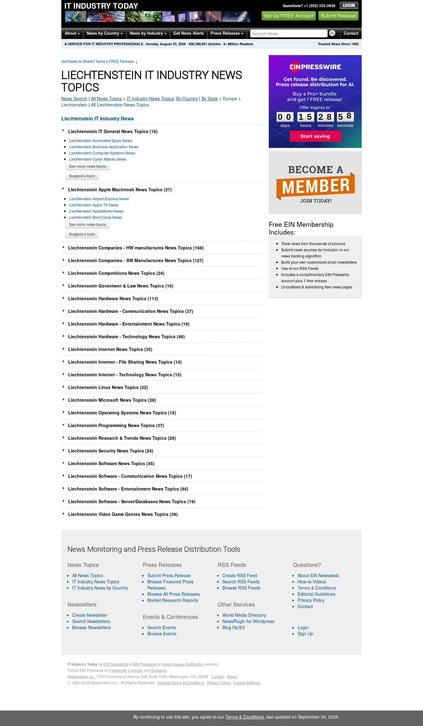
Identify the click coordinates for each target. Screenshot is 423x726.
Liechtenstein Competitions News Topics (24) (116, 273)
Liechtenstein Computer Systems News (102, 152)
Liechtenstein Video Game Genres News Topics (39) (123, 514)
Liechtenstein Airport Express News (99, 198)
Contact (351, 33)
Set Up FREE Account (288, 15)
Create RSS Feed (239, 575)
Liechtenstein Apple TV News (94, 204)
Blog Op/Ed (233, 627)
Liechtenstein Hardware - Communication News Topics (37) (130, 311)
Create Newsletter (89, 615)
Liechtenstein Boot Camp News (95, 217)
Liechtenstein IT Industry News (97, 118)
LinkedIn (135, 670)
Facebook (118, 670)
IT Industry (150, 98)
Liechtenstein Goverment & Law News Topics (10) (120, 286)
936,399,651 (198, 43)
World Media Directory (244, 615)
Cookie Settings (246, 682)
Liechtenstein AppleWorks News (96, 211)
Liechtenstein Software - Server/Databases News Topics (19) (131, 501)
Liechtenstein (74, 105)
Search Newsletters (91, 621)
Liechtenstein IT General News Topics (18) (113, 131)
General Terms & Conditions (180, 682)
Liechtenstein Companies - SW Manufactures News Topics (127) (135, 260)
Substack (159, 670)
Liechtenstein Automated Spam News (100, 140)
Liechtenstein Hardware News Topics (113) (113, 298)
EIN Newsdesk (115, 664)
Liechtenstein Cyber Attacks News (97, 159)
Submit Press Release (169, 575)
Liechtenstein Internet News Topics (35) (110, 349)
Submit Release (338, 15)
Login (303, 627)
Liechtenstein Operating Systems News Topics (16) (122, 412)
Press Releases (226, 33)
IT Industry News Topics (95, 581)
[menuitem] (102, 581)
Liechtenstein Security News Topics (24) (110, 450)
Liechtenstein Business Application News (103, 146)
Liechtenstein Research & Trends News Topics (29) (122, 438)
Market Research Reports (172, 600)
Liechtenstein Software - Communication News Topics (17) (130, 476)
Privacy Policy (311, 600)
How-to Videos (312, 581)
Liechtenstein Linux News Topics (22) (108, 387)
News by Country (103, 33)
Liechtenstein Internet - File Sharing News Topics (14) (125, 362)
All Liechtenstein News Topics (120, 105)
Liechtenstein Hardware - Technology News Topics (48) (126, 336)
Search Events (161, 627)
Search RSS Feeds (241, 581)
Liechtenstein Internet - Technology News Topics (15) (124, 374)
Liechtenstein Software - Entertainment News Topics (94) (128, 489)
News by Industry (147, 33)
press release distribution (183, 664)
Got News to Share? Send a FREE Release (99, 61)
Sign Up (305, 633)
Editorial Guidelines (316, 594)
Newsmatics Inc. (81, 676)
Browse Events (162, 633)
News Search (74, 98)
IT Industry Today (101, 5)
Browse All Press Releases (173, 594)
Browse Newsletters (91, 627)
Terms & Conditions (317, 588)
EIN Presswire (144, 664)
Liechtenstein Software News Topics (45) (111, 463)
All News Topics (106, 98)
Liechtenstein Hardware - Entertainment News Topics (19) (129, 324)
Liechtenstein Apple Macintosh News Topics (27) (120, 189)
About (71, 33)
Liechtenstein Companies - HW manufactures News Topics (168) (136, 247)
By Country (187, 98)
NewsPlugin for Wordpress (248, 621)
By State (210, 98)
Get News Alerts (188, 33)
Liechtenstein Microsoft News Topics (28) (112, 400)
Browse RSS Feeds (241, 588)
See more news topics (87, 166)
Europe (230, 98)
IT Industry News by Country (100, 588)
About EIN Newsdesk (318, 575)
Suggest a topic (82, 175)
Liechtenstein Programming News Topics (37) (116, 425)
